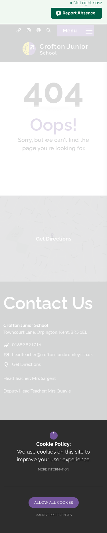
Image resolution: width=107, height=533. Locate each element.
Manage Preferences (53, 515)
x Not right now (86, 2)
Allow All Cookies (53, 502)
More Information (53, 469)
